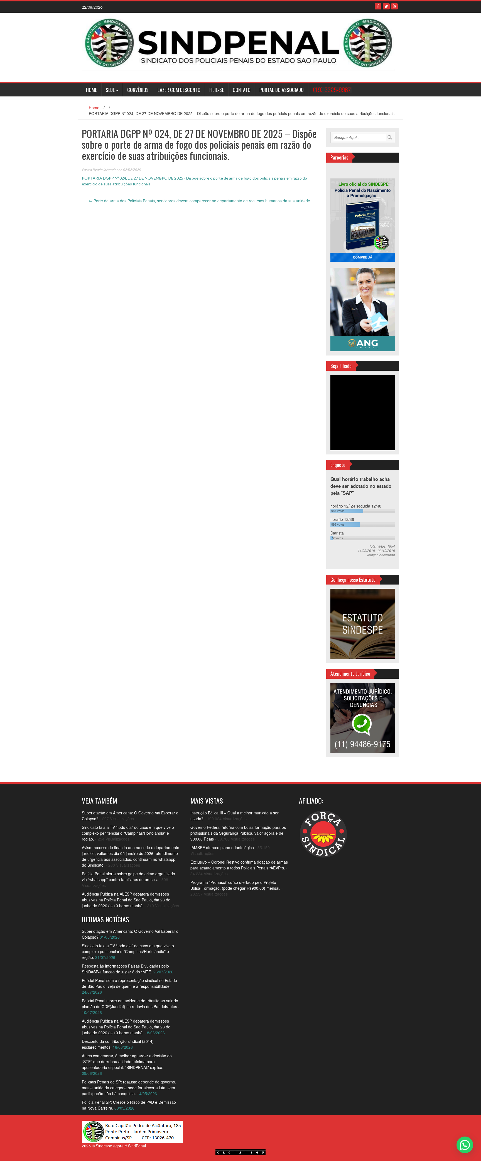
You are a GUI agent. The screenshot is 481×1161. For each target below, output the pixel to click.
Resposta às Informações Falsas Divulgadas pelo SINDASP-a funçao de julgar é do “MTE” (125, 968)
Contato (242, 89)
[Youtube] (394, 6)
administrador (107, 170)
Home (91, 89)
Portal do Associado (281, 89)
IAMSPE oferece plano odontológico (222, 847)
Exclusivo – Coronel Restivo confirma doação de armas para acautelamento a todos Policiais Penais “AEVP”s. (239, 865)
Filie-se (216, 89)
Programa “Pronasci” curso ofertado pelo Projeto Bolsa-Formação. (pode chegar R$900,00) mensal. (235, 885)
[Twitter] (386, 6)
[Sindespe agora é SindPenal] (238, 42)
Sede (110, 89)
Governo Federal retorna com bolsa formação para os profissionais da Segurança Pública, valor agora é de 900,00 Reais (238, 833)
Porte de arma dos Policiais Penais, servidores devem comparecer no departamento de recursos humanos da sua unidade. (200, 200)
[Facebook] (378, 6)
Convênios (138, 89)
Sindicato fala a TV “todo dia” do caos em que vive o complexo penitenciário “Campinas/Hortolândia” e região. (128, 833)
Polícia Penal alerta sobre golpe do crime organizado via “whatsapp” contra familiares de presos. (128, 876)
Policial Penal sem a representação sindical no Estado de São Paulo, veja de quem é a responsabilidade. (129, 983)
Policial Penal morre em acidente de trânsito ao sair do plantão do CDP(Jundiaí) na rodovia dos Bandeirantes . (130, 1003)
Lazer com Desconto (179, 89)
